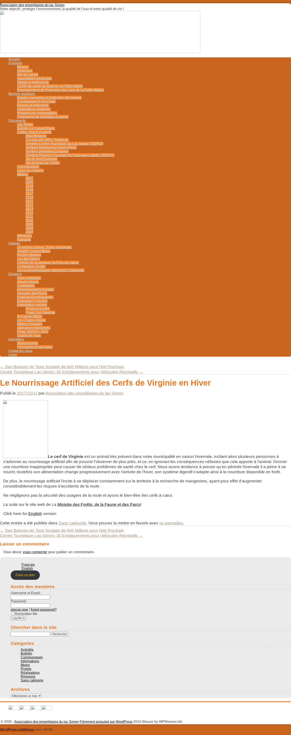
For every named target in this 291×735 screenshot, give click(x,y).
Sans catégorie (72, 523)
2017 (29, 193)
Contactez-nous (20, 351)
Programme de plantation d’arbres (42, 117)
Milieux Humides (29, 324)
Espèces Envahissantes (35, 297)
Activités (27, 649)
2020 (29, 182)
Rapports (24, 239)
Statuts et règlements (33, 82)
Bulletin (26, 653)
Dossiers (15, 274)
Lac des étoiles (28, 258)
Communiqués (28, 166)
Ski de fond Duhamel (41, 159)
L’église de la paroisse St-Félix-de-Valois (48, 262)
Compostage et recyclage (36, 101)
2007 (29, 232)
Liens (13, 354)
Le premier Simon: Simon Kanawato (44, 247)
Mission (23, 67)
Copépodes (26, 285)
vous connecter (35, 552)
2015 (29, 201)
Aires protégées (29, 278)
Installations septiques (34, 109)
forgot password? (44, 609)
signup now (19, 609)
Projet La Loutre (38, 308)
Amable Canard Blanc (33, 251)
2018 (29, 189)
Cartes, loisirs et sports (34, 132)
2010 (29, 220)
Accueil (14, 59)
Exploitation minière (32, 305)
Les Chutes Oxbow (31, 320)
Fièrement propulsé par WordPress (106, 721)
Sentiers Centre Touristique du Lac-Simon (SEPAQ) (64, 143)
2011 (29, 216)
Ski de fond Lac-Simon (43, 163)
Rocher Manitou (29, 255)
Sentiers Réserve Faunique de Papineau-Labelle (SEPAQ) (70, 155)
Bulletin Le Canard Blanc (36, 128)
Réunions (28, 676)
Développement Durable (35, 289)
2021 (29, 178)
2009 (29, 224)
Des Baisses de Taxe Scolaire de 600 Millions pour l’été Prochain (62, 367)
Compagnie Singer (31, 266)
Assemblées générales (34, 78)
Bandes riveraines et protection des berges (49, 97)
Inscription (16, 339)
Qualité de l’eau (29, 335)
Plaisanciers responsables (37, 113)
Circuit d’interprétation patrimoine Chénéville (50, 270)
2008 (29, 228)
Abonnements (27, 343)
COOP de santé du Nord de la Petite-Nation (50, 86)
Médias (22, 174)
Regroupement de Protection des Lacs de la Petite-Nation (60, 90)
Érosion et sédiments (33, 105)
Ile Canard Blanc (29, 316)
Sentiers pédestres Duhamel (47, 151)
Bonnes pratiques (22, 93)
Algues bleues (28, 282)
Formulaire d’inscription (35, 347)
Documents (17, 120)
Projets (26, 669)
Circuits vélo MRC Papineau (47, 140)
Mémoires (24, 235)
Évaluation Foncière (32, 301)
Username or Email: (26, 593)
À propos (15, 63)
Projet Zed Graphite (40, 312)
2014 (29, 205)
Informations (30, 661)
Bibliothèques (36, 136)
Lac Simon (25, 124)
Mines (25, 665)
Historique (25, 70)
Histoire (14, 243)
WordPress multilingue (17, 729)
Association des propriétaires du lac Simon (32, 5)
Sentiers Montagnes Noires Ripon (51, 147)
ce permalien (171, 523)
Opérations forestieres (33, 328)
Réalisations (30, 672)
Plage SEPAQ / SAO (32, 331)
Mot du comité (27, 74)
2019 (29, 186)
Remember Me (26, 614)
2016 (29, 197)
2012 (29, 212)
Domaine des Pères (32, 293)
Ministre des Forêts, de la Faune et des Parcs (99, 504)
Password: (19, 601)
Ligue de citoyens (30, 170)
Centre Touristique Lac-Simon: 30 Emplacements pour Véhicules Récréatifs (71, 372)
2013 (29, 209)
